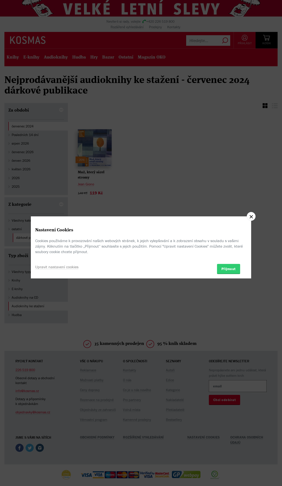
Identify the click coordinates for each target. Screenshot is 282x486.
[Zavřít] (251, 216)
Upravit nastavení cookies (56, 266)
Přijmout (228, 269)
